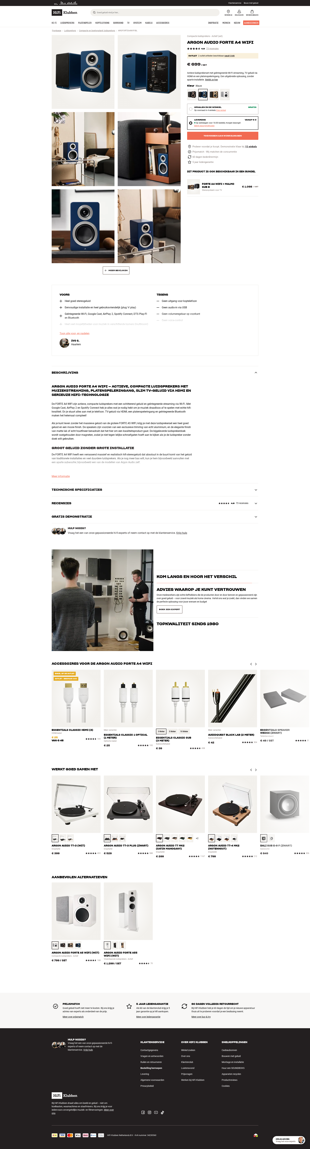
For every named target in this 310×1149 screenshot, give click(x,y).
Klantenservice (234, 3)
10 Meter (184, 731)
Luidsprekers (70, 30)
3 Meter (161, 731)
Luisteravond (187, 1068)
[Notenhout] (214, 94)
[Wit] (225, 94)
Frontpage (56, 30)
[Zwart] (192, 94)
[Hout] (70, 838)
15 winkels (251, 146)
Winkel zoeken (188, 1050)
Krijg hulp (181, 533)
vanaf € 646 (229, 56)
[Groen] (182, 838)
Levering (144, 1074)
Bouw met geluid (251, 3)
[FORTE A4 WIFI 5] (83, 226)
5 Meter (172, 731)
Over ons (185, 1056)
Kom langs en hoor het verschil (197, 582)
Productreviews (229, 1080)
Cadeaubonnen (229, 1050)
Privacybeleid (147, 1086)
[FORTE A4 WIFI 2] (149, 72)
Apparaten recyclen (231, 1074)
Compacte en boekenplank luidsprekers (97, 30)
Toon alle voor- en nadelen (74, 333)
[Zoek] (94, 12)
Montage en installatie (233, 1062)
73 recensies (212, 48)
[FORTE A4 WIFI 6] (149, 226)
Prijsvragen (186, 1074)
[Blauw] (203, 94)
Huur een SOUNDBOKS (233, 1068)
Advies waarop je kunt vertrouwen (201, 595)
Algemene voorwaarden (152, 1080)
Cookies (226, 1086)
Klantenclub (187, 1062)
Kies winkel (221, 110)
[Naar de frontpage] (64, 12)
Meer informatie (61, 476)
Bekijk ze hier (211, 79)
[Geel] (189, 838)
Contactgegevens (149, 1050)
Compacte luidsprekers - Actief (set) (205, 36)
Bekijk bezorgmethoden (204, 126)
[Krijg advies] (301, 1140)
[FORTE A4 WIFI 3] (83, 149)
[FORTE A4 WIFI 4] (149, 149)
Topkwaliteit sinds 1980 (188, 608)
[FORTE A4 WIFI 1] (83, 72)
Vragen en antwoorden (151, 1056)
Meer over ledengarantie (148, 1016)
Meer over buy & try (201, 1016)
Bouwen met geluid (231, 1056)
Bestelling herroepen (151, 1068)
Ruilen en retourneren (151, 1062)
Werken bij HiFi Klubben (192, 1080)
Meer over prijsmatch (73, 1016)
